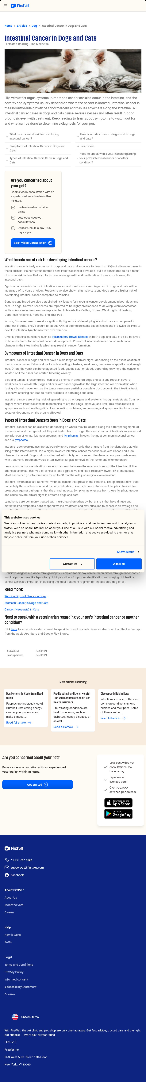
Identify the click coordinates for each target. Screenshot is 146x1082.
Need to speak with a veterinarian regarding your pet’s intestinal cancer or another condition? (107, 158)
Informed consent (16, 979)
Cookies (10, 994)
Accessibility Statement (20, 987)
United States (30, 1017)
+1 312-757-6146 (21, 860)
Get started (34, 785)
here (14, 629)
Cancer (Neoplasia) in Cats (22, 609)
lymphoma (21, 440)
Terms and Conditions (19, 965)
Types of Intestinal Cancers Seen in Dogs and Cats (39, 160)
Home (8, 26)
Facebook (17, 875)
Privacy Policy (14, 972)
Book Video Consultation (30, 243)
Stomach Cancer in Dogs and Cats (26, 603)
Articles (22, 26)
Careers (9, 912)
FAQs (8, 942)
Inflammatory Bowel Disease (70, 337)
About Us (11, 898)
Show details (125, 551)
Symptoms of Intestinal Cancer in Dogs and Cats (37, 148)
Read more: (88, 146)
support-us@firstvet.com (27, 868)
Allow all (119, 563)
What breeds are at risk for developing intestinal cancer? (34, 136)
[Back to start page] (20, 6)
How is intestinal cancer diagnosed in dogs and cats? (107, 136)
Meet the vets (14, 905)
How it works (13, 935)
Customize (70, 563)
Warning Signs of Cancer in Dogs (25, 596)
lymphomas (71, 436)
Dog (34, 26)
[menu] (5, 5)
